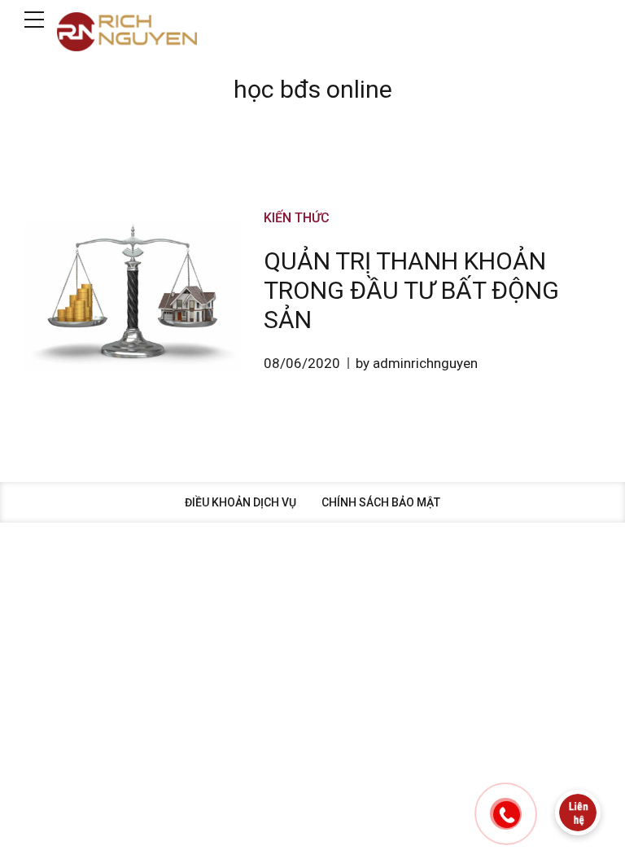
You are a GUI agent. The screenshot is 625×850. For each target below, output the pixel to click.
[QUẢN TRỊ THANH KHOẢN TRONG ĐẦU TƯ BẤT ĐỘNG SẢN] (132, 297)
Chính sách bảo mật (380, 502)
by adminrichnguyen (417, 363)
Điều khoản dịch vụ (240, 502)
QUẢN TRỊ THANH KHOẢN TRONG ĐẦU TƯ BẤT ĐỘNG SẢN (411, 290)
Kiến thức (297, 218)
